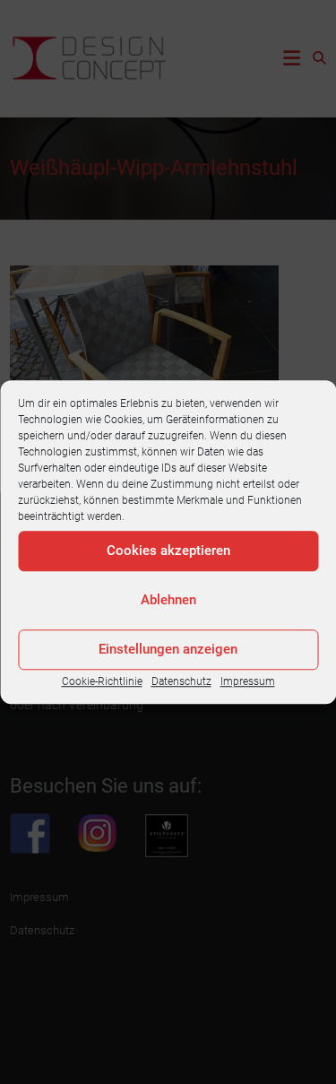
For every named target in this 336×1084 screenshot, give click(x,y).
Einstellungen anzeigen (168, 649)
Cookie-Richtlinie (102, 681)
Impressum (247, 681)
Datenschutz (181, 681)
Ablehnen (168, 600)
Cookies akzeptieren (168, 550)
